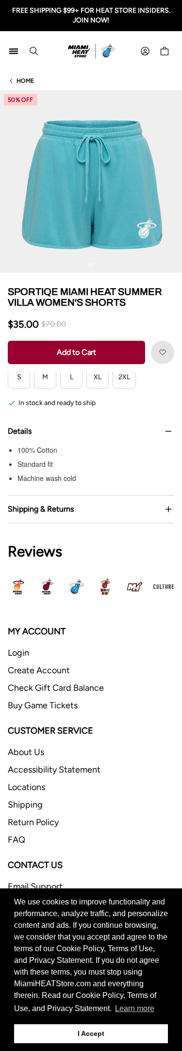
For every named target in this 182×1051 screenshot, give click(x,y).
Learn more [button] (134, 1008)
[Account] (145, 51)
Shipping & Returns (41, 509)
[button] (162, 352)
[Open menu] (13, 51)
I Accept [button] (91, 1033)
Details (20, 431)
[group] (91, 181)
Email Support (35, 886)
